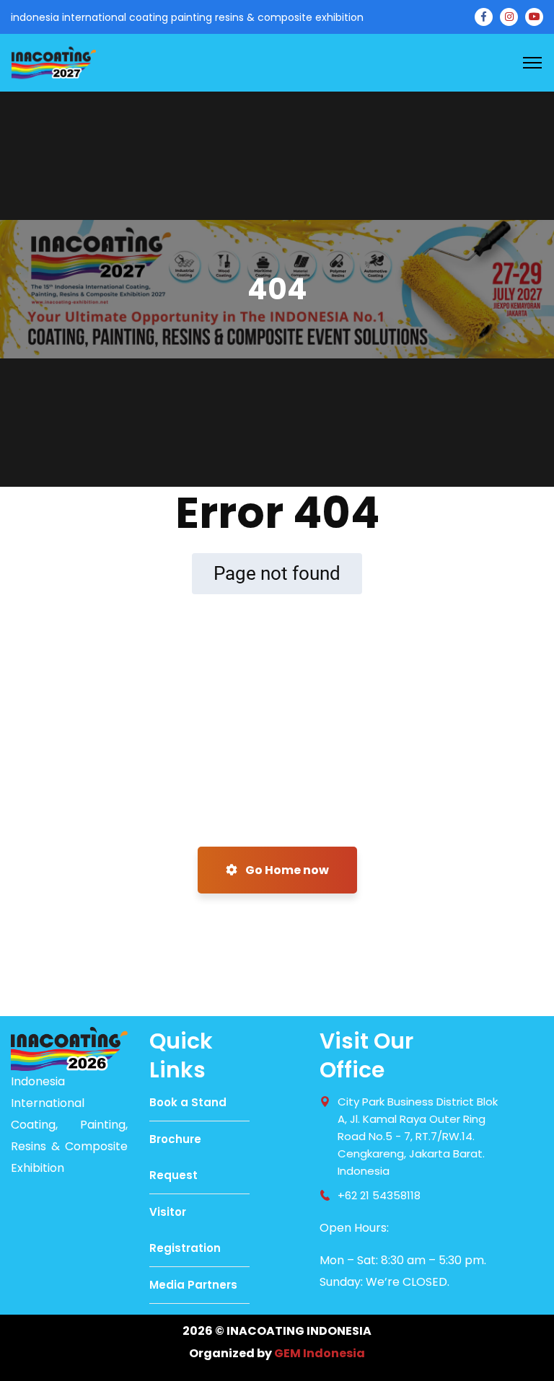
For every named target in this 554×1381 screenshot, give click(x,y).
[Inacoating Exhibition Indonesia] (53, 62)
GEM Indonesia (319, 1353)
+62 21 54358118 (379, 1195)
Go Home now (286, 870)
